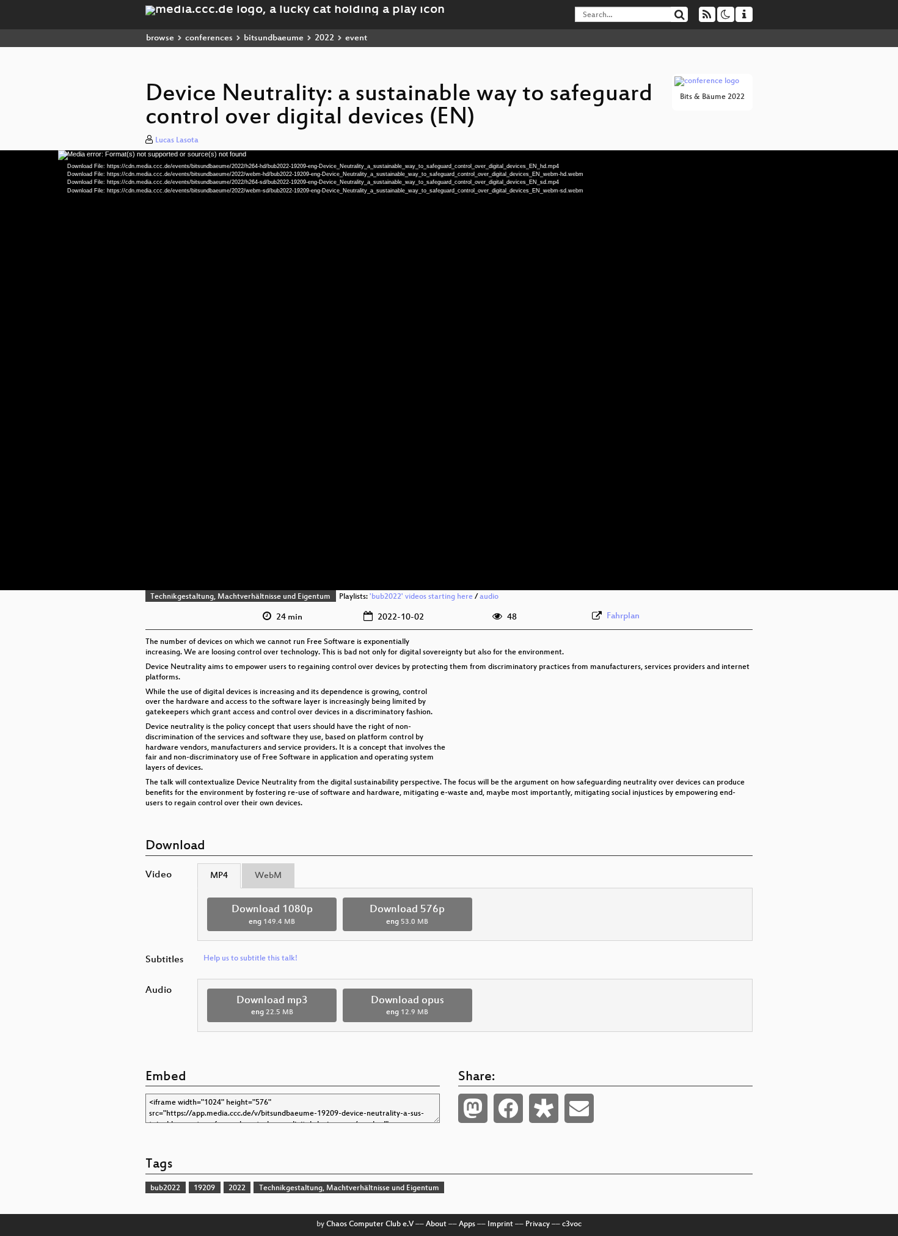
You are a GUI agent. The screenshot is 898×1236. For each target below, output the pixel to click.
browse (160, 38)
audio (489, 597)
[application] (449, 370)
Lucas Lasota (177, 140)
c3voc (572, 1224)
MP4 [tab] (219, 876)
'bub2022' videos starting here (421, 597)
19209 (204, 1188)
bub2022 (165, 1188)
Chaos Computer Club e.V (370, 1224)
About (436, 1224)
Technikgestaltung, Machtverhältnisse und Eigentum (240, 597)
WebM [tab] (268, 876)
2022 (324, 38)
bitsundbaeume (274, 38)
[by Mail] (579, 1108)
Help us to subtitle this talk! (250, 958)
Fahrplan (623, 616)
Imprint (500, 1224)
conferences (209, 38)
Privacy (537, 1224)
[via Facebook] (508, 1108)
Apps (467, 1224)
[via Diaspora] (543, 1108)
